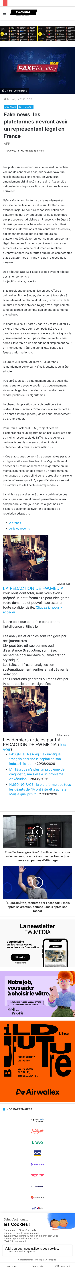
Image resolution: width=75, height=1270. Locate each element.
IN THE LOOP (24, 99)
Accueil (10, 99)
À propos (15, 523)
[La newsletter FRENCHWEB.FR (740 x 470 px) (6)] (37, 966)
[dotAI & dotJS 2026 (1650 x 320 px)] (37, 33)
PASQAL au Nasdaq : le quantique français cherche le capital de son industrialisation (35, 759)
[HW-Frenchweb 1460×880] (37, 1015)
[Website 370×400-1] (37, 1101)
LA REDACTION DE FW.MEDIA (33, 588)
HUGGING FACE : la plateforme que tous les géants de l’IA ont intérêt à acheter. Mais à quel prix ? (40, 789)
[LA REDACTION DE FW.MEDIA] (25, 579)
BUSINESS (10, 106)
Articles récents (19, 528)
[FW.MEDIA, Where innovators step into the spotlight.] (23, 13)
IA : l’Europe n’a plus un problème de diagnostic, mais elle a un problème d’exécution (36, 774)
